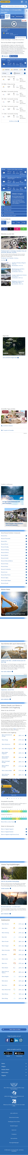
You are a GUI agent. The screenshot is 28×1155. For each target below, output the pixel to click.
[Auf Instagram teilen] (17, 228)
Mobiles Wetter (5, 1069)
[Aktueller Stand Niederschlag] (14, 346)
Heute (2, 16)
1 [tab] (7, 798)
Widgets (3, 1066)
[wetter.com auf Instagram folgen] (21, 1040)
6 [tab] (18, 798)
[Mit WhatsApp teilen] (23, 228)
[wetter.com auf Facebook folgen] (7, 1040)
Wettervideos (4, 1072)
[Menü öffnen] (25, 1)
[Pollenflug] (22, 2)
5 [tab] (16, 798)
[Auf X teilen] (11, 228)
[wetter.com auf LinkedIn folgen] (16, 1040)
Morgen (7, 16)
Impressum (14, 1130)
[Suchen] (25, 6)
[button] (14, 63)
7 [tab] (21, 798)
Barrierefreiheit (14, 1138)
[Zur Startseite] (6, 1)
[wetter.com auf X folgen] (12, 1040)
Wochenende (19, 16)
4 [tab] (14, 798)
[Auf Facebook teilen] (4, 228)
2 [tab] (9, 798)
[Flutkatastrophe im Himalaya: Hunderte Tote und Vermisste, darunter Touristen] (14, 242)
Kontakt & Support (14, 1125)
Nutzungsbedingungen (14, 1142)
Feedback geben (13, 34)
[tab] (5, 56)
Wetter (3, 1063)
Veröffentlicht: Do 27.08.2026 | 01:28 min (9, 258)
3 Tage (12, 16)
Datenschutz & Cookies (14, 1117)
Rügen (15, 728)
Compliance (14, 1134)
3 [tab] (12, 798)
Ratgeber (3, 1075)
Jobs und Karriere (14, 1113)
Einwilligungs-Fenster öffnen (14, 1121)
